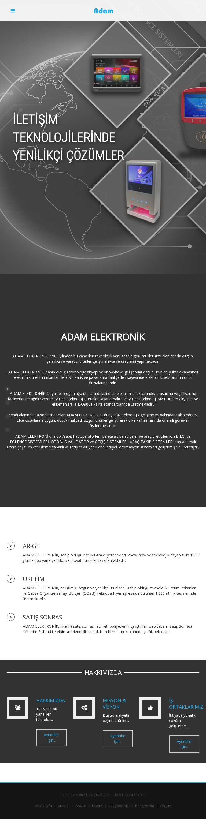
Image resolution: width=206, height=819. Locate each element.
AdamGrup (7, 416)
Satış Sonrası (119, 805)
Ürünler (64, 805)
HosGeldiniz (7, 402)
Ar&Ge (81, 805)
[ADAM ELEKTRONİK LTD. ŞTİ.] (103, 11)
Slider (7, 389)
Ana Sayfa (43, 805)
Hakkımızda (144, 805)
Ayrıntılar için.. (51, 737)
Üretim (97, 805)
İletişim (165, 805)
